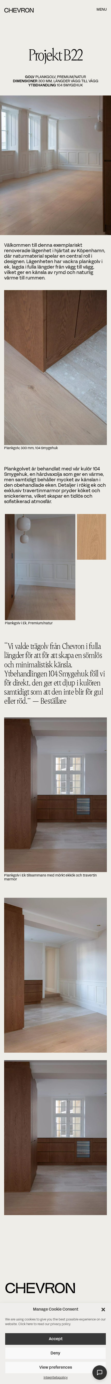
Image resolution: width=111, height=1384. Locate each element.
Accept (55, 1339)
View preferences (55, 1367)
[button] (103, 1309)
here (29, 1324)
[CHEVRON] (19, 11)
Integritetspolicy (56, 1377)
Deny (55, 1353)
